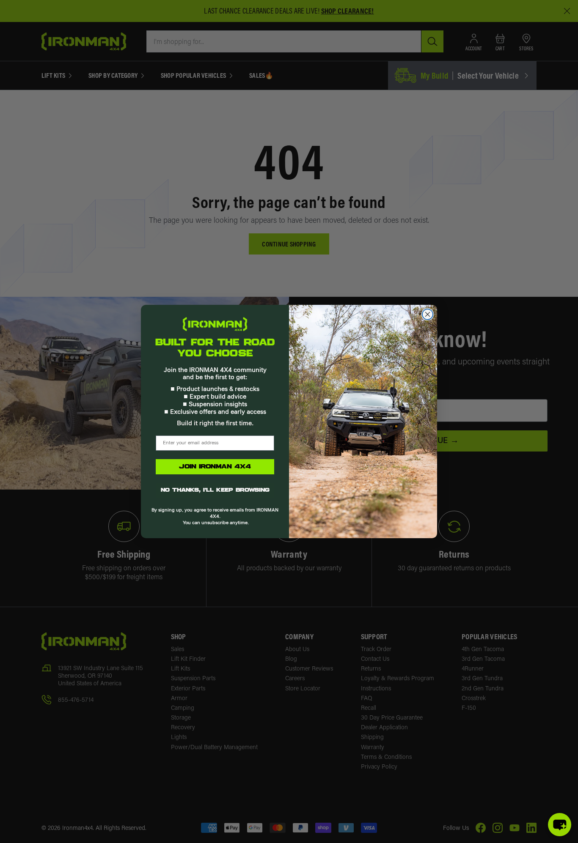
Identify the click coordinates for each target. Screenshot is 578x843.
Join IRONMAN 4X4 (215, 466)
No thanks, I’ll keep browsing (215, 490)
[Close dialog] (427, 314)
